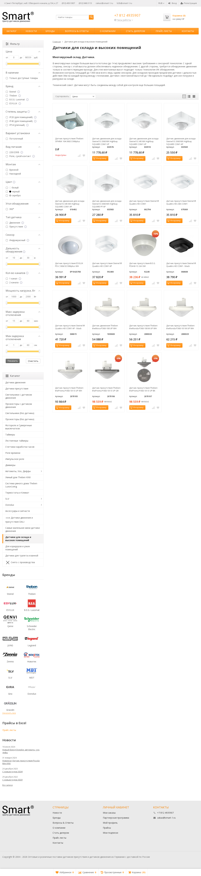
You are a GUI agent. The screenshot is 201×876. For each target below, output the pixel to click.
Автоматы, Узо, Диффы (18, 471)
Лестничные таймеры (16, 440)
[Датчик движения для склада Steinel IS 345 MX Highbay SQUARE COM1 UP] (144, 120)
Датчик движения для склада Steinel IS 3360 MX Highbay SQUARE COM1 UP (106, 141)
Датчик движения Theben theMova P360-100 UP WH (105, 327)
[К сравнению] (79, 155)
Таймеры (10, 434)
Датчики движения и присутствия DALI (19, 519)
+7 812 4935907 (127, 15)
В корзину (101, 158)
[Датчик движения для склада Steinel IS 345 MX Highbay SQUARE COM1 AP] (70, 183)
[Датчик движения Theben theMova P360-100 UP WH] (107, 307)
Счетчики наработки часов (19, 446)
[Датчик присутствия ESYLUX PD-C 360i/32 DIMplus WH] (70, 245)
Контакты (188, 31)
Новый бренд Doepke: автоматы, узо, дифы (21, 751)
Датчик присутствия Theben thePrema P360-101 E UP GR (106, 389)
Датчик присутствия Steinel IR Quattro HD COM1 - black (181, 264)
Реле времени (12, 452)
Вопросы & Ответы (77, 31)
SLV (7, 498)
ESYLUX (13, 103)
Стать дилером (135, 31)
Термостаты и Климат (17, 492)
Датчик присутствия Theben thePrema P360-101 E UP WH (69, 389)
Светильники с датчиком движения (18, 396)
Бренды (50, 31)
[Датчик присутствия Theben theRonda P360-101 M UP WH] (181, 307)
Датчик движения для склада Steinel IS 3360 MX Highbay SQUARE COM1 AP (181, 141)
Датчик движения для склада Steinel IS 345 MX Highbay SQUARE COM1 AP (69, 204)
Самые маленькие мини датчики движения (22, 529)
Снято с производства (23, 562)
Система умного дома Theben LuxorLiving (21, 485)
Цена (9, 51)
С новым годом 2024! (12, 771)
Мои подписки (110, 832)
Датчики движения (15, 382)
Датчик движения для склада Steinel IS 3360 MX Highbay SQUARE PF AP (106, 204)
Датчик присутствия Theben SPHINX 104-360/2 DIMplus (69, 140)
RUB (160, 3)
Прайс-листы (164, 31)
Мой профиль (110, 822)
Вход (174, 3)
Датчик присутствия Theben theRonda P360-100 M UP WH (143, 327)
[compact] (194, 96)
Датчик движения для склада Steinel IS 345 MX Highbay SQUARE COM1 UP (143, 141)
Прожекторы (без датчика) (19, 419)
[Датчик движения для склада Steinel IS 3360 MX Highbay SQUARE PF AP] (107, 183)
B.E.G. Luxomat (17, 99)
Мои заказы (109, 812)
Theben (13, 95)
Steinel (12, 91)
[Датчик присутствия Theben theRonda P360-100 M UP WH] (144, 307)
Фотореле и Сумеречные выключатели (18, 427)
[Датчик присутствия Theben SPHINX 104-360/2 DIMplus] (70, 120)
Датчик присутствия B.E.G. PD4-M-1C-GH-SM (142, 264)
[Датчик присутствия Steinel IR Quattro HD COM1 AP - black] (70, 307)
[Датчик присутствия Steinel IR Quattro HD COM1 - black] (181, 245)
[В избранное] (84, 155)
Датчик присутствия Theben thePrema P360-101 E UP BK (143, 389)
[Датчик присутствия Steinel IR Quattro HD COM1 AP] (107, 245)
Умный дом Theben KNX (18, 477)
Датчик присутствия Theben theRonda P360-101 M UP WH (180, 327)
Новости (31, 31)
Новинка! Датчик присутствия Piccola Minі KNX (21, 762)
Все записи (7, 785)
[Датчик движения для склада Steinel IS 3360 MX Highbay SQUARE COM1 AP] (181, 120)
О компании (107, 31)
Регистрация (190, 3)
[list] (189, 96)
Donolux (9, 504)
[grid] (184, 96)
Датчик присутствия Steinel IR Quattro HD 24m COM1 (181, 202)
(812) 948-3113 (85, 3)
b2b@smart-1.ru (124, 3)
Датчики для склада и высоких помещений (18, 539)
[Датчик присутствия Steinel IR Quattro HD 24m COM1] (181, 183)
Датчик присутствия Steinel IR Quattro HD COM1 (144, 202)
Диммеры (10, 465)
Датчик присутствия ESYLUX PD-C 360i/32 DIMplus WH (69, 264)
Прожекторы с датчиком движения (18, 405)
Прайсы (107, 827)
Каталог (12, 31)
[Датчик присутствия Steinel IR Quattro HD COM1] (144, 183)
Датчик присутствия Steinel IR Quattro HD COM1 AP (107, 264)
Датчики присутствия (16, 388)
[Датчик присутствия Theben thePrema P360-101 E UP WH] (70, 370)
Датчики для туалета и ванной (21, 555)
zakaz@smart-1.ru (104, 3)
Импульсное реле (14, 458)
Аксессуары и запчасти (17, 510)
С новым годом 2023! (12, 779)
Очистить (33, 361)
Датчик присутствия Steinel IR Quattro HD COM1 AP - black (70, 327)
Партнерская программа (116, 817)
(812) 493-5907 (68, 3)
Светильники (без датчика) (19, 413)
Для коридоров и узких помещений (17, 548)
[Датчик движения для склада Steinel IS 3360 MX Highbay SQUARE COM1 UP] (107, 120)
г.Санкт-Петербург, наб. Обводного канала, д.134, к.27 (31, 3)
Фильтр (15, 44)
